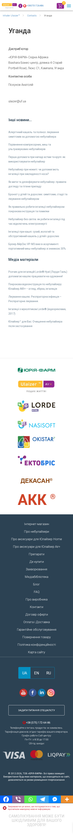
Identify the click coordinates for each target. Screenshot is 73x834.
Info (20, 6)
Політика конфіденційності (36, 644)
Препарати (36, 554)
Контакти (36, 607)
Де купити (36, 562)
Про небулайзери (36, 531)
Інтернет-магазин (36, 524)
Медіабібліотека (36, 577)
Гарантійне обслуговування (36, 629)
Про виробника (36, 599)
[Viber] (18, 799)
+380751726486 (35, 5)
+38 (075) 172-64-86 (38, 722)
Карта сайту (36, 652)
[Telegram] (42, 799)
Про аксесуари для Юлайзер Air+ (36, 546)
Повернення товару (36, 637)
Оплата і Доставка (36, 622)
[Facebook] (6, 799)
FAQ (36, 592)
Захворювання (36, 569)
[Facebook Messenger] (55, 799)
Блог (36, 584)
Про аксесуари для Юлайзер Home (36, 539)
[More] (67, 799)
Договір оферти (36, 614)
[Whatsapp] (30, 799)
